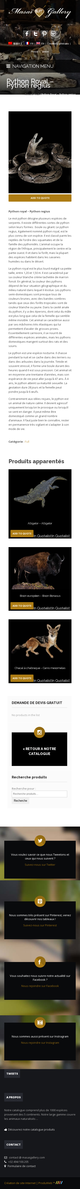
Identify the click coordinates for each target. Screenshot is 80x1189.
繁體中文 (18, 43)
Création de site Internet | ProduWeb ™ (30, 1183)
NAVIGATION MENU (32, 66)
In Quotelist (42, 536)
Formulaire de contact (21, 1166)
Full (37, 94)
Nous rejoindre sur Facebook (40, 986)
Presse (34, 51)
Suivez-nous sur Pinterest (40, 925)
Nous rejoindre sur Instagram (40, 1043)
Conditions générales (58, 43)
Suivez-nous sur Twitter (40, 865)
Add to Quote (40, 197)
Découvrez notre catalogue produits (31, 1129)
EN (42, 43)
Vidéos (45, 51)
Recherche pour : (24, 788)
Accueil (29, 94)
